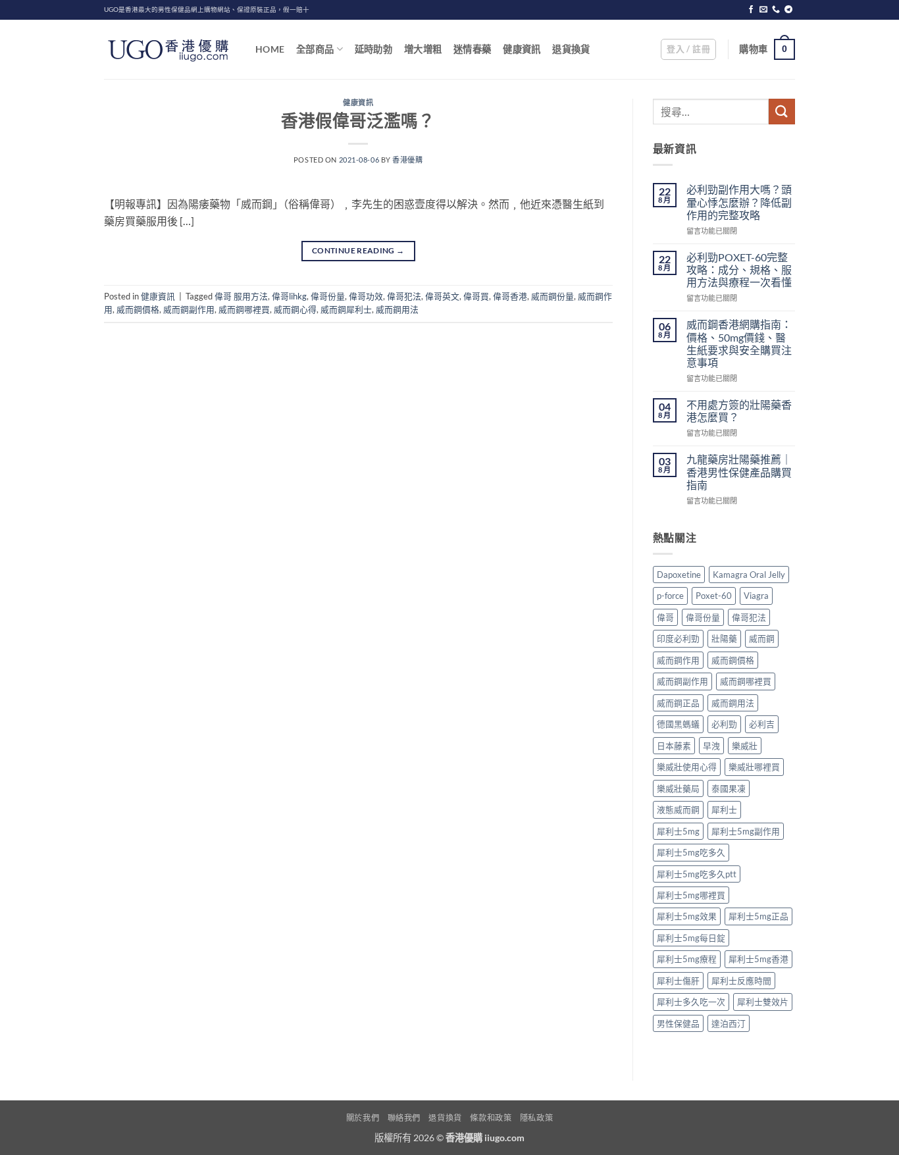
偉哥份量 (328, 296)
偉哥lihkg (289, 296)
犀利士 (724, 809)
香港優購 (407, 159)
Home (269, 49)
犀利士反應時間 (741, 980)
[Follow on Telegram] (788, 9)
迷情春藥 (472, 49)
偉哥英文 (442, 296)
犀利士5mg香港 (758, 959)
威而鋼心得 (295, 309)
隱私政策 (536, 1118)
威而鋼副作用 (189, 309)
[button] (688, 49)
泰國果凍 (728, 788)
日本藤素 (674, 745)
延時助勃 (373, 49)
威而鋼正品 (678, 703)
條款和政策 (490, 1118)
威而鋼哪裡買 (244, 309)
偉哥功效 (366, 296)
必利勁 (724, 724)
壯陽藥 (724, 638)
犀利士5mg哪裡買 (691, 895)
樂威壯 (745, 745)
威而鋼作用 (678, 660)
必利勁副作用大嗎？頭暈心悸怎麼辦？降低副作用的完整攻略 (739, 201)
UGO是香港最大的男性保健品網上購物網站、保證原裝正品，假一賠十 (206, 9)
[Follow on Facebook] (751, 9)
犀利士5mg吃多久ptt (696, 874)
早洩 (711, 745)
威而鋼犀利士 (346, 309)
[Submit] (782, 111)
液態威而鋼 (678, 809)
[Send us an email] (763, 9)
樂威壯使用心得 (687, 766)
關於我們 (362, 1118)
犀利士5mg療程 (687, 959)
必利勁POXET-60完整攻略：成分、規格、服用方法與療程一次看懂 (739, 269)
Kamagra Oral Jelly (749, 574)
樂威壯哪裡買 (754, 766)
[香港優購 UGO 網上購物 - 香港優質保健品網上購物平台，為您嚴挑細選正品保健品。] (170, 49)
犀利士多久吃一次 (691, 1001)
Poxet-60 (714, 595)
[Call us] (776, 9)
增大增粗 (423, 49)
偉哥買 (476, 296)
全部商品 (315, 49)
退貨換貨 (571, 49)
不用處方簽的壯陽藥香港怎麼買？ (739, 410)
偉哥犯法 (404, 296)
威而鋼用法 (397, 309)
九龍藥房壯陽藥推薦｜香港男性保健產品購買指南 (739, 471)
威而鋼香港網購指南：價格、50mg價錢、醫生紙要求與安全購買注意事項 (739, 343)
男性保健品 (678, 1023)
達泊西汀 (728, 1023)
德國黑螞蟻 (678, 724)
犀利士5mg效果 (687, 916)
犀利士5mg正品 (758, 916)
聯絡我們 (404, 1118)
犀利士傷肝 (678, 980)
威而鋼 (762, 638)
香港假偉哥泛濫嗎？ (358, 120)
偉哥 (665, 617)
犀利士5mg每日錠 (691, 938)
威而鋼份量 (552, 296)
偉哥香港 (510, 296)
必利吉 (762, 724)
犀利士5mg (678, 831)
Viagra (756, 595)
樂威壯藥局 (678, 788)
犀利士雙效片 (762, 1001)
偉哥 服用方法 (241, 296)
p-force (670, 595)
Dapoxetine (679, 574)
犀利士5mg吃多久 (691, 852)
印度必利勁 (678, 638)
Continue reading (358, 250)
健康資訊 (521, 49)
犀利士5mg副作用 (745, 831)
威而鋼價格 (137, 309)
